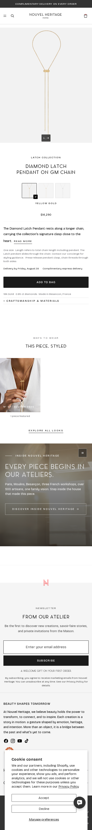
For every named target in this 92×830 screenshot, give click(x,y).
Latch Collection (46, 157)
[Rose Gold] (46, 190)
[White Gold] (62, 190)
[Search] (12, 16)
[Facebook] (6, 740)
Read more (23, 241)
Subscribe (46, 660)
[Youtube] (19, 740)
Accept (44, 798)
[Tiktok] (26, 740)
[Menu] (5, 16)
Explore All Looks (46, 430)
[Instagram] (12, 740)
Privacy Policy (68, 786)
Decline (44, 809)
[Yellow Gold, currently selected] (29, 190)
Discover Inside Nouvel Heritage (43, 509)
